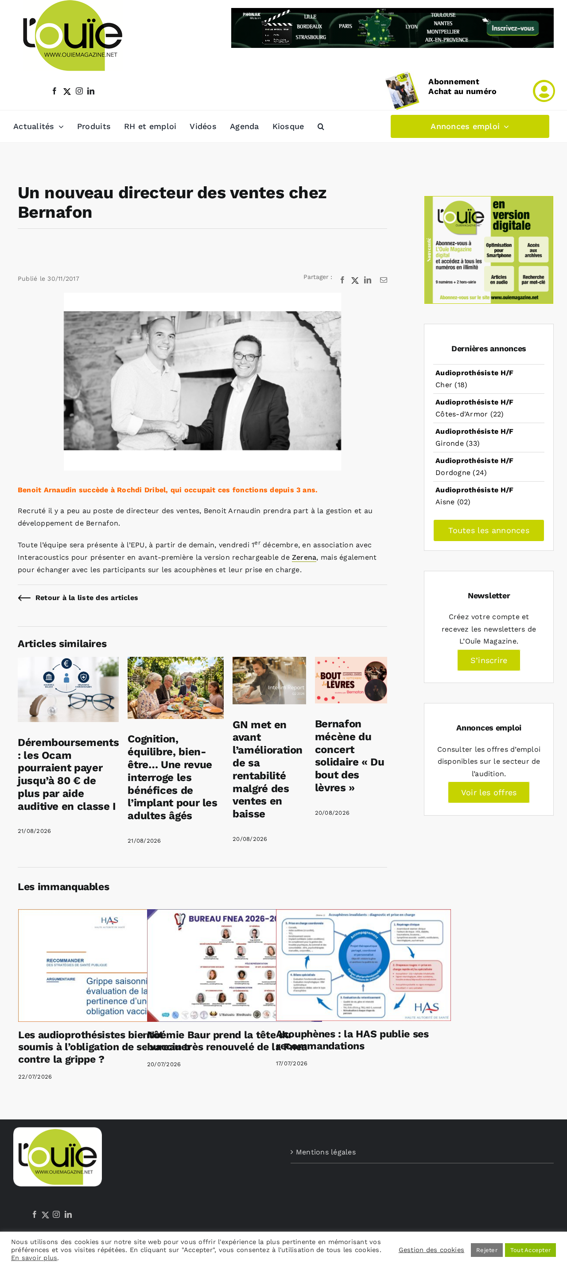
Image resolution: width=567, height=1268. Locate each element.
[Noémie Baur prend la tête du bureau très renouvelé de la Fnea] (234, 965)
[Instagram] (56, 1214)
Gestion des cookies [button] (432, 1250)
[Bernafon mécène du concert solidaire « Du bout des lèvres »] (351, 663)
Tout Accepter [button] (530, 1250)
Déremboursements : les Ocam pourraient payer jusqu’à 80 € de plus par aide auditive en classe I (68, 774)
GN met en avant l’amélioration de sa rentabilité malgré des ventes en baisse (268, 769)
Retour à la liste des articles (86, 597)
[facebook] (54, 90)
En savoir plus (34, 1258)
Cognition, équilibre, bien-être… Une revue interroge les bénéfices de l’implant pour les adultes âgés (172, 777)
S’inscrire (488, 660)
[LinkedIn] (68, 1214)
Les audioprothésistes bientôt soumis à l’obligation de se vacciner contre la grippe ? (104, 1047)
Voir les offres (489, 792)
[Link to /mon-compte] (544, 91)
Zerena (304, 557)
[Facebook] (34, 1214)
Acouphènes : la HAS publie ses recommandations (352, 1040)
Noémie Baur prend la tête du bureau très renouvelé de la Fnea (227, 1041)
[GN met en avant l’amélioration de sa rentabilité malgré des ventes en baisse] (269, 663)
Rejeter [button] (486, 1250)
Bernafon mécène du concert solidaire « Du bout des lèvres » (349, 756)
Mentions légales (326, 1152)
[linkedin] (90, 90)
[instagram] (79, 90)
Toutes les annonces (488, 530)
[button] (321, 126)
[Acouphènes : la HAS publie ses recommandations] (363, 965)
